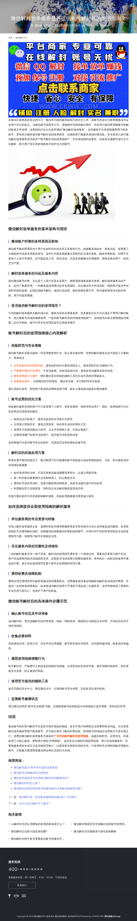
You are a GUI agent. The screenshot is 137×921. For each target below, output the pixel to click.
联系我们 (22, 885)
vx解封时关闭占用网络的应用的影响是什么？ (38, 823)
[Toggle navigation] (132, 5)
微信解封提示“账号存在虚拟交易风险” (36, 767)
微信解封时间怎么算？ (27, 783)
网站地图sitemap (112, 916)
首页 (10, 37)
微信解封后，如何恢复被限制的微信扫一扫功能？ (48, 797)
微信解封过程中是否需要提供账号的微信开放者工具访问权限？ (38, 838)
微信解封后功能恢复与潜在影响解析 (95, 831)
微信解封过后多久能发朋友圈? (29, 831)
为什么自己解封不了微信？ (35, 803)
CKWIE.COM (97, 916)
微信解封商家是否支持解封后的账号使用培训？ (101, 823)
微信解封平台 (43, 25)
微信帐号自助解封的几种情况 (31, 772)
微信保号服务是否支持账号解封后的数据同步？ (42, 778)
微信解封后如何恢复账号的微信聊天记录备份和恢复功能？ (48, 788)
